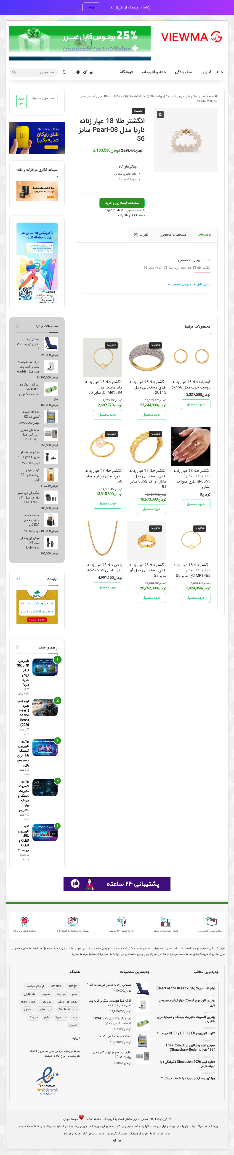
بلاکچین (45, 994)
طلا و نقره (191, 96)
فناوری (206, 72)
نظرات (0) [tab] (141, 234)
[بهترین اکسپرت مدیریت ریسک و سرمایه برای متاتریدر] (45, 787)
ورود (91, 7)
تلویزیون (47, 1002)
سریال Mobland (68, 1009)
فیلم (75, 1017)
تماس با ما (156, 1133)
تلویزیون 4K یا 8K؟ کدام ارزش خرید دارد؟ (22, 672)
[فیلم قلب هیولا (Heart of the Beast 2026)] (45, 707)
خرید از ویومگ (138, 1133)
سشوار (27, 1009)
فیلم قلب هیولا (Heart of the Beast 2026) (23, 712)
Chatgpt (72, 986)
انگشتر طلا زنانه (132, 96)
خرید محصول (196, 404)
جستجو (22, 101)
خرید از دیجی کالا (93, 1133)
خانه (219, 72)
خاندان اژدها (28, 1002)
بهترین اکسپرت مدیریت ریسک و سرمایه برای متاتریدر (23, 796)
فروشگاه (126, 72)
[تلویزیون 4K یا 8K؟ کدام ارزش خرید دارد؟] (45, 667)
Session (56, 986)
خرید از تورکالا (72, 1133)
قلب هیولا (61, 1017)
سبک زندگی (183, 72)
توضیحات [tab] (205, 234)
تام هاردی (29, 994)
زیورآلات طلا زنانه (154, 96)
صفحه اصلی (206, 96)
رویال (66, 1119)
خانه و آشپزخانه (154, 72)
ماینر (46, 1017)
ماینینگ (33, 1017)
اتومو (74, 994)
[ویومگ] (191, 36)
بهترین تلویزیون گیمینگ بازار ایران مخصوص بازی (23, 753)
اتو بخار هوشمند (35, 986)
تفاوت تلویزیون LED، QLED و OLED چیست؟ (23, 838)
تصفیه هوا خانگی (67, 1002)
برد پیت (61, 994)
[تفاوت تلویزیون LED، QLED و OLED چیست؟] (45, 832)
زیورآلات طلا (175, 96)
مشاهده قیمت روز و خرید (122, 202)
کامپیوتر (73, 1025)
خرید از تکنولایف (117, 1133)
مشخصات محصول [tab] (173, 234)
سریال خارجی (45, 1009)
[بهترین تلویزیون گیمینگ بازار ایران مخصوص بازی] (45, 747)
